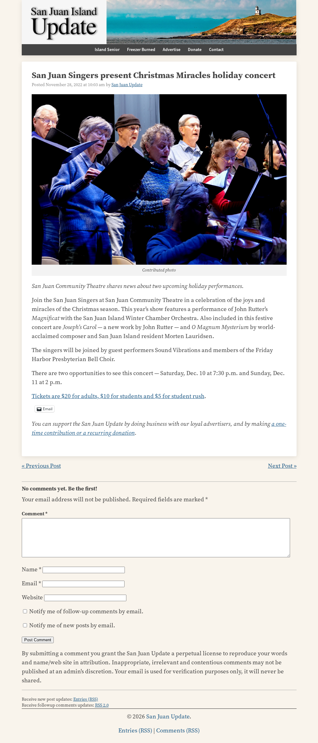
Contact (216, 50)
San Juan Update (127, 85)
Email (31, 583)
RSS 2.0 (102, 705)
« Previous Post (41, 466)
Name (31, 569)
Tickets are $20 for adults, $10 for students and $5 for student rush (118, 396)
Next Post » (282, 466)
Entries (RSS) (85, 699)
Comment (35, 513)
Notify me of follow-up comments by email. (86, 611)
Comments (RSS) (178, 730)
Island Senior (107, 50)
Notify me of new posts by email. (72, 625)
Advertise (171, 50)
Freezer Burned (141, 50)
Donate (195, 50)
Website (32, 597)
